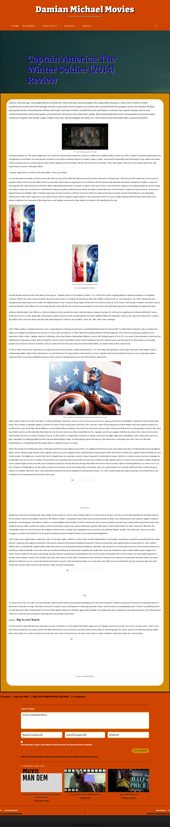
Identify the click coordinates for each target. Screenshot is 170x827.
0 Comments (79, 697)
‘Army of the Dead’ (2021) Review (85, 795)
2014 (35, 697)
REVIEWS (64, 697)
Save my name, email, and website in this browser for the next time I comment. (57, 745)
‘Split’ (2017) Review (128, 795)
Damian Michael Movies (85, 9)
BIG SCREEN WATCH (48, 697)
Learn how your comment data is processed (78, 757)
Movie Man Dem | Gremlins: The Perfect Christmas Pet (41, 796)
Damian (6, 697)
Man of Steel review (38, 178)
